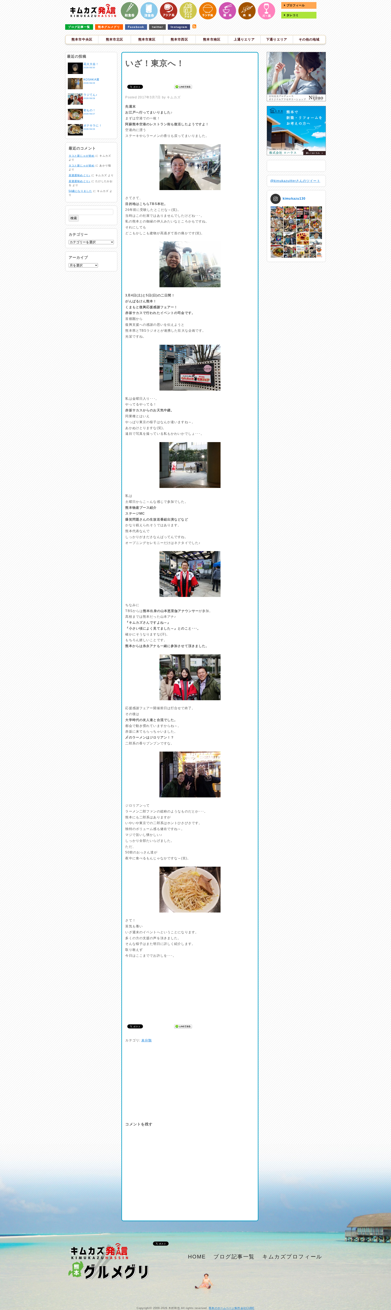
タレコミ (292, 15)
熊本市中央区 (81, 39)
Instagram (179, 27)
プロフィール (295, 5)
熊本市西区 (179, 39)
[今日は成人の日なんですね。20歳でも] (316, 238)
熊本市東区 (147, 39)
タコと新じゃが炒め (81, 155)
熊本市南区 (212, 39)
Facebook (136, 27)
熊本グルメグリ (109, 27)
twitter (157, 27)
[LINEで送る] (183, 86)
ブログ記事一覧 (79, 27)
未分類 (146, 1040)
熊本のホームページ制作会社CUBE (231, 1308)
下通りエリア (276, 39)
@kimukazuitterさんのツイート (295, 181)
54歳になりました (80, 191)
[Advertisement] (190, 75)
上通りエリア (244, 39)
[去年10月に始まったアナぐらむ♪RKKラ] (303, 251)
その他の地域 (309, 39)
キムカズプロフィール (292, 1256)
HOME (197, 1256)
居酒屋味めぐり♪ (79, 175)
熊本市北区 (114, 39)
